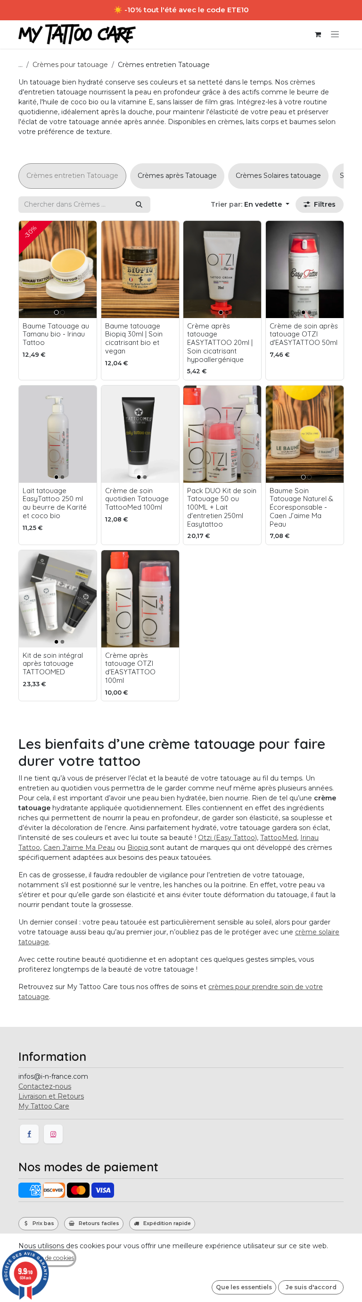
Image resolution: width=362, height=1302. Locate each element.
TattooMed (278, 837)
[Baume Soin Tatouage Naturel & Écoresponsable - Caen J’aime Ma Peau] (305, 434)
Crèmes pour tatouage (70, 64)
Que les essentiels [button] (244, 1287)
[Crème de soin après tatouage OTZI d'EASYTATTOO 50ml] (305, 269)
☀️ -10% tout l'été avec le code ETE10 (181, 9)
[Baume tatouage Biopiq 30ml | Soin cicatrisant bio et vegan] (140, 269)
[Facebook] (29, 1134)
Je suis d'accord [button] (311, 1287)
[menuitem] (72, 176)
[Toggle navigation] (335, 34)
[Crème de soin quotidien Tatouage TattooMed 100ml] (140, 434)
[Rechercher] (139, 204)
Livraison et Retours (51, 1096)
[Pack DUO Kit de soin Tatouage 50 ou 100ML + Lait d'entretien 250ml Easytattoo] (222, 434)
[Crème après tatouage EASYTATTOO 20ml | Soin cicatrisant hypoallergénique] (222, 269)
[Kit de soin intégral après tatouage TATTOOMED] (58, 598)
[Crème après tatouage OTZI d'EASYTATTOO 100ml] (140, 598)
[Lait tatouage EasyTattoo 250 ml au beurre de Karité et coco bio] (58, 434)
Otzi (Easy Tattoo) (227, 837)
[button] (250, 204)
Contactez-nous (44, 1086)
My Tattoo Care (43, 1106)
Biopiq (138, 847)
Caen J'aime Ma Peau (79, 847)
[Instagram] (53, 1134)
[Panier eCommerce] (317, 34)
